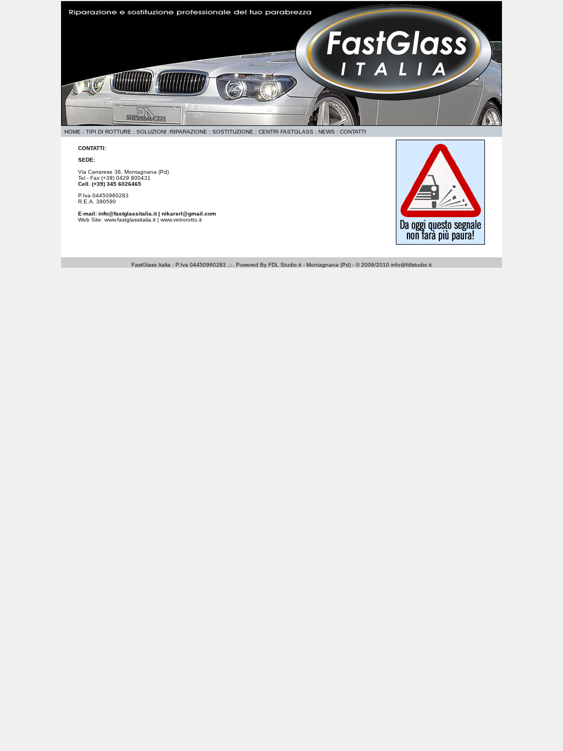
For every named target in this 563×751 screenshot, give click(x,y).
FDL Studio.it (284, 265)
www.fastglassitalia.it (130, 220)
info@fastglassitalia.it (127, 214)
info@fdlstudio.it (411, 265)
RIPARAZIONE (188, 132)
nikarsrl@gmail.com (189, 214)
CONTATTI (353, 132)
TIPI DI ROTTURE (108, 132)
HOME (71, 132)
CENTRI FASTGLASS (286, 132)
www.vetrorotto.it (181, 220)
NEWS (326, 132)
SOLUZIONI (151, 132)
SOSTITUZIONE (232, 132)
